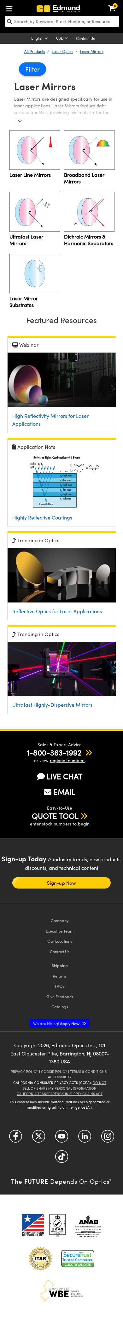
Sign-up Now (61, 883)
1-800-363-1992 (54, 752)
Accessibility (60, 1076)
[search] (62, 21)
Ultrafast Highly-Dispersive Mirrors (52, 704)
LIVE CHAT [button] (64, 776)
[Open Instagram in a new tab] (108, 1138)
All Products (34, 51)
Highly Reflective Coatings (42, 517)
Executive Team (59, 931)
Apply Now (56, 1023)
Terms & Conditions (88, 1071)
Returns (60, 975)
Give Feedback (59, 996)
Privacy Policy (24, 1071)
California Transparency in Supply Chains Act (59, 1093)
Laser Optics (62, 51)
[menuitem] (11, 7)
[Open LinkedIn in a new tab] (85, 1138)
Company (59, 920)
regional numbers (67, 760)
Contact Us (85, 38)
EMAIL (64, 792)
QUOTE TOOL (55, 816)
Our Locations (59, 941)
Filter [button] (32, 69)
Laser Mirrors (91, 51)
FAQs (59, 986)
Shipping (60, 965)
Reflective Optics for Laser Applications (57, 611)
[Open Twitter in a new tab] (39, 1138)
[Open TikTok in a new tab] (62, 1159)
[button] (54, 752)
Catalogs (59, 1006)
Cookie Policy (54, 1071)
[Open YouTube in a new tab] (62, 1138)
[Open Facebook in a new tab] (15, 1138)
